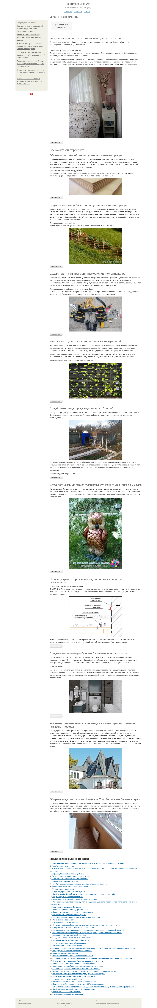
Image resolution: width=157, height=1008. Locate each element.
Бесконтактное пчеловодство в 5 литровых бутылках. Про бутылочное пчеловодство (30, 28)
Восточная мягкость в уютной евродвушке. (69, 943)
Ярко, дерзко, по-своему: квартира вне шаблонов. (72, 950)
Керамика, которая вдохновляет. (65, 953)
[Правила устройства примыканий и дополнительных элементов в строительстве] (96, 616)
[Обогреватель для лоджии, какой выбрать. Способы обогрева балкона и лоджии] (96, 831)
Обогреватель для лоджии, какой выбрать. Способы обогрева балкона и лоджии (96, 799)
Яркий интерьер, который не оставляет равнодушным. (74, 989)
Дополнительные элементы (61, 25)
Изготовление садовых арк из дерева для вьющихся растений (85, 341)
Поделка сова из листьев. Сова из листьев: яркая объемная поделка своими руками (30, 63)
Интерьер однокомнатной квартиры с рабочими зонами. (74, 981)
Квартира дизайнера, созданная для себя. (68, 873)
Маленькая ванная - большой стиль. (66, 991)
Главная (68, 11)
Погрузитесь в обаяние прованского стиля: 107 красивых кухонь (77, 984)
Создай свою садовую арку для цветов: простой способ (81, 408)
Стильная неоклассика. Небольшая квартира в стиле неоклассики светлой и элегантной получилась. (92, 958)
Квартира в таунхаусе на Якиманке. (66, 907)
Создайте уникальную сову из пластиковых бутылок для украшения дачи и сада (96, 484)
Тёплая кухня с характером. (63, 889)
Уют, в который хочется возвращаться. (67, 896)
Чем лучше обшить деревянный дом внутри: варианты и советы (77, 961)
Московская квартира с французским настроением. (72, 955)
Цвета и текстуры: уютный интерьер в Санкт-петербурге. (74, 899)
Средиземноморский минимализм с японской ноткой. (73, 927)
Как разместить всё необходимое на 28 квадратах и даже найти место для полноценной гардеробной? (93, 986)
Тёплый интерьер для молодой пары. (67, 979)
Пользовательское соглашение (70, 1000)
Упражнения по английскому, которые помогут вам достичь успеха (29, 37)
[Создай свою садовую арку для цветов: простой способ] (96, 440)
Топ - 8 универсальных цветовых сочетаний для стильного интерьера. (79, 884)
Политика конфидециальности (65, 1003)
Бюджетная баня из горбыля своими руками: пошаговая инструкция (88, 205)
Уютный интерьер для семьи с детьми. (67, 945)
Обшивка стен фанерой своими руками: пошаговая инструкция (86, 155)
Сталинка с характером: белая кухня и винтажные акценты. (76, 968)
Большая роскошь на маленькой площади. (69, 935)
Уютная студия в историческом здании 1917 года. (70, 876)
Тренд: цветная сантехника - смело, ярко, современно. (74, 963)
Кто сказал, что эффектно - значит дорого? (69, 914)
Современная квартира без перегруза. (67, 994)
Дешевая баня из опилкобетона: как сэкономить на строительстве (87, 273)
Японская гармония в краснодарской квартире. (71, 909)
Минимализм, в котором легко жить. (65, 881)
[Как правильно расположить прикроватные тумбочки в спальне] (96, 102)
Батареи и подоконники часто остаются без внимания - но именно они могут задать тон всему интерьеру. (94, 948)
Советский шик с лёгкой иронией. (65, 922)
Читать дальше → (56, 142)
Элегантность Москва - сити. (63, 920)
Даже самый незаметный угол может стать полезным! (73, 976)
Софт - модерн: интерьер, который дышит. (69, 891)
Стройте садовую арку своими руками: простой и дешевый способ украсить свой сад (31, 54)
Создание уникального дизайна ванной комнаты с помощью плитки (88, 653)
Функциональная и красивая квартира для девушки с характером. (78, 973)
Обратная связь (100, 1000)
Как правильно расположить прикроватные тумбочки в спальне (86, 38)
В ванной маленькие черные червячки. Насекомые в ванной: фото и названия (29, 81)
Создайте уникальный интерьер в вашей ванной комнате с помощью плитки (31, 72)
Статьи (87, 11)
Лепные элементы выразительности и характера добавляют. (76, 917)
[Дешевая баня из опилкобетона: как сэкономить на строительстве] (96, 314)
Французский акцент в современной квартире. (69, 886)
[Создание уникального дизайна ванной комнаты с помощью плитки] (96, 696)
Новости (78, 11)
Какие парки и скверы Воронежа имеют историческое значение (77, 966)
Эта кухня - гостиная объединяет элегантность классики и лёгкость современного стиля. (87, 925)
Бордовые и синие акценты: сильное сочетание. (71, 938)
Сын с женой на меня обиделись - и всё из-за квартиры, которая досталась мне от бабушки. (87, 863)
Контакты (59, 1000)
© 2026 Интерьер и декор (24, 1000)
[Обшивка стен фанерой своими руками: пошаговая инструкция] (96, 186)
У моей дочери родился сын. (62, 866)
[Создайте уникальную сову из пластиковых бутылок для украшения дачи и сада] (96, 533)
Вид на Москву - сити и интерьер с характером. (71, 940)
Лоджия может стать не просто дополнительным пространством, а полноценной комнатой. (88, 930)
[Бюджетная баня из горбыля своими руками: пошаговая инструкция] (96, 246)
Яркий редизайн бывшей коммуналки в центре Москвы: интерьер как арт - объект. (84, 894)
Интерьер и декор (78, 4)
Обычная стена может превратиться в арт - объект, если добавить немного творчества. (87, 932)
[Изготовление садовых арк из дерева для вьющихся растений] (96, 380)
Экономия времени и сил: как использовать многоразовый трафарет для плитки (84, 971)
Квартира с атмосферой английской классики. (69, 878)
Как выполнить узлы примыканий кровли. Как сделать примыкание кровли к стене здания (30, 46)
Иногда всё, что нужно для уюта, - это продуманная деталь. (75, 912)
